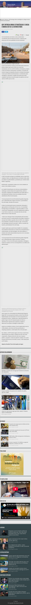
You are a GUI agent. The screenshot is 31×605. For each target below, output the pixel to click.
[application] (15, 511)
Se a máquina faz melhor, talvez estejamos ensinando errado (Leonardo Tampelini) (19, 546)
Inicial (2, 19)
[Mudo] (25, 517)
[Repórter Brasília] (15, 4)
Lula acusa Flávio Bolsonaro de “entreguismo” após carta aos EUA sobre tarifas (17, 586)
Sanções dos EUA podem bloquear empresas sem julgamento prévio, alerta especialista (19, 593)
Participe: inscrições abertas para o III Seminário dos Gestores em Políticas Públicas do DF (18, 563)
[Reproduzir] (3, 517)
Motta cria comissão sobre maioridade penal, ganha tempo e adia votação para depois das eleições (19, 580)
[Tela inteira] (28, 517)
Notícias (6, 19)
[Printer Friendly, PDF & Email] (22, 35)
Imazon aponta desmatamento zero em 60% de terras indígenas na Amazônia (19, 556)
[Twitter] (15, 601)
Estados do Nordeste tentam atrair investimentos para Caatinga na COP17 (19, 569)
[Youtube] (17, 601)
